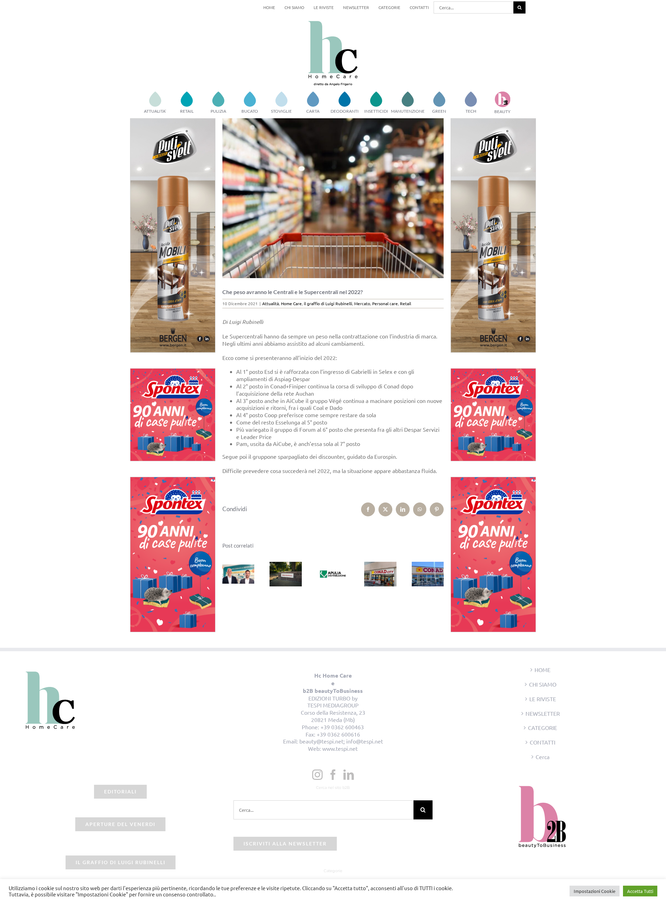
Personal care (385, 303)
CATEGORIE (542, 727)
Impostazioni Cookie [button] (594, 891)
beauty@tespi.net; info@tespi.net (341, 741)
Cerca (542, 756)
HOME (542, 669)
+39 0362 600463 (342, 726)
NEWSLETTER (543, 713)
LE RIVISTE (542, 698)
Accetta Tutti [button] (640, 891)
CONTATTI (542, 742)
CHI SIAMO (542, 684)
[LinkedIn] (348, 774)
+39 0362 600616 (338, 734)
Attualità (270, 303)
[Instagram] (317, 774)
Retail (405, 303)
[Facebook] (333, 774)
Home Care (291, 303)
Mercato (362, 303)
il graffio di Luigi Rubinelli (328, 303)
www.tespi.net (340, 748)
